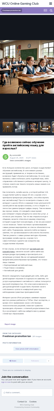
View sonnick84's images (20, 160)
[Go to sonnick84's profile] (5, 157)
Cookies (33, 401)
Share (13, 361)
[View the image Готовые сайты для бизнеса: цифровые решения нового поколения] (45, 127)
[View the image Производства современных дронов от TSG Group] (8, 127)
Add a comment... (13, 392)
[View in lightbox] (27, 67)
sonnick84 (16, 155)
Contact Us (22, 401)
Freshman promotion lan (17, 336)
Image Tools (43, 114)
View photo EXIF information (27, 349)
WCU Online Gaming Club (20, 3)
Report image (10, 324)
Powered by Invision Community (27, 407)
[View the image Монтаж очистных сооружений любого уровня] (20, 127)
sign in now (6, 382)
